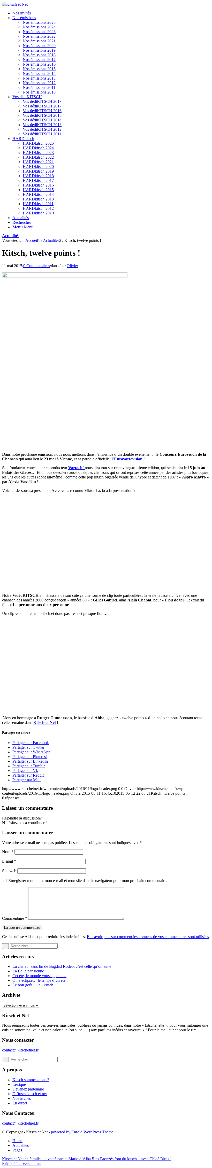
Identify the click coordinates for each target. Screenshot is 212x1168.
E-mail (9, 861)
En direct (19, 1103)
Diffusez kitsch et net (29, 1094)
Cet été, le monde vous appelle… (39, 975)
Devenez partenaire (28, 1089)
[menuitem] (111, 13)
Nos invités (21, 1098)
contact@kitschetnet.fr (20, 1050)
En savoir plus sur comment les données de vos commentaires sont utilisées (148, 936)
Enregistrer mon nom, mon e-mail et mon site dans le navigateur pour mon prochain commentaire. (87, 880)
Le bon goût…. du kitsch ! (34, 985)
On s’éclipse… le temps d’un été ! (40, 980)
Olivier (72, 266)
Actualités (10, 236)
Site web (9, 871)
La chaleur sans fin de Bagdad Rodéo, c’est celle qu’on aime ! (62, 966)
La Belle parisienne (28, 971)
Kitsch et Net (44, 722)
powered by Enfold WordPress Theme (82, 1132)
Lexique (19, 1084)
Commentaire (14, 918)
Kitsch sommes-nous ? (30, 1080)
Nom (7, 851)
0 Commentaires (36, 266)
